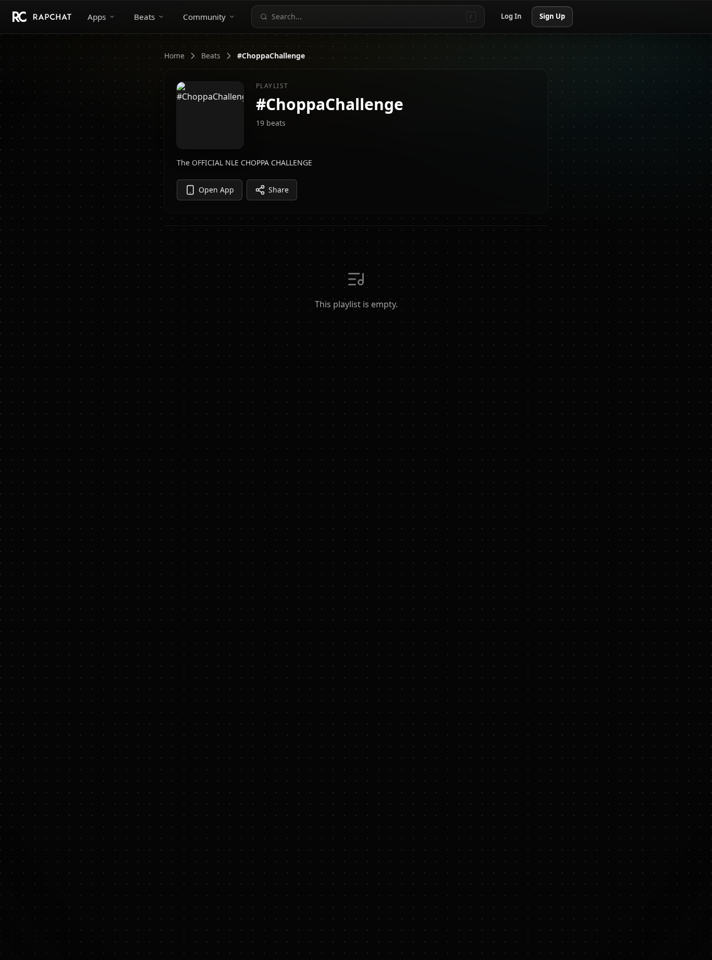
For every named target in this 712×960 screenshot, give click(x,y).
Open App (216, 190)
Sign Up (552, 16)
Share (278, 190)
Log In (511, 16)
